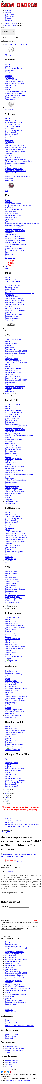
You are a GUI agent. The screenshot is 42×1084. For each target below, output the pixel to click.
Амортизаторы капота (13, 204)
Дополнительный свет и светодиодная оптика (22, 223)
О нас (7, 1020)
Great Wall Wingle (13, 405)
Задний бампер (10, 289)
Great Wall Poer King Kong (16, 480)
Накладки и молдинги (13, 242)
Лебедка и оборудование (14, 157)
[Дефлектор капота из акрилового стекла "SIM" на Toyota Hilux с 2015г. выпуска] (21, 856)
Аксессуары (9, 70)
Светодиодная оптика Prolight (16, 535)
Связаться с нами (11, 1034)
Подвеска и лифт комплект (15, 163)
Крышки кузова (11, 343)
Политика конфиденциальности (17, 1024)
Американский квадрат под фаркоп (18, 948)
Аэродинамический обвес (14, 675)
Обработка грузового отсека (15, 159)
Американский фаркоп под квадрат (18, 206)
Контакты (8, 20)
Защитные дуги (11, 153)
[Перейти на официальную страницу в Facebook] (1, 832)
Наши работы (10, 16)
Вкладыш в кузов (11, 72)
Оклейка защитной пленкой (15, 91)
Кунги (7, 64)
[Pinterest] (11, 1072)
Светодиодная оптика (13, 173)
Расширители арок (12, 316)
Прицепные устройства (14, 93)
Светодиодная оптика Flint (15, 533)
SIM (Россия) (22, 862)
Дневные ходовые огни (13, 971)
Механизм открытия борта (15, 95)
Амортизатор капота (12, 74)
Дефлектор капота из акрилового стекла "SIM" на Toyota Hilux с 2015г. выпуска (22, 825)
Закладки (8, 1064)
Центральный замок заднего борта (17, 176)
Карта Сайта (9, 1038)
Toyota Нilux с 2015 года (14, 820)
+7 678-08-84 (9, 25)
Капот (7, 677)
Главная (8, 10)
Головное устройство (13, 961)
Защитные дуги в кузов (13, 302)
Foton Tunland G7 (13, 617)
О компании (9, 14)
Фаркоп (8, 345)
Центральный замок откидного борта (19, 435)
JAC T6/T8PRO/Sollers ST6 (17, 363)
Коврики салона (11, 591)
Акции (7, 1052)
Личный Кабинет (11, 1060)
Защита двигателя (11, 80)
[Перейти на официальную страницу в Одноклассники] (5, 832)
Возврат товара (10, 1036)
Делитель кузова (11, 451)
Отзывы (8, 18)
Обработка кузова (11, 671)
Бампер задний (10, 132)
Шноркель (9, 178)
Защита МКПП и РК (12, 581)
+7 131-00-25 (11, 23)
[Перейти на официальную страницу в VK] (3, 832)
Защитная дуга (10, 85)
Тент (7, 174)
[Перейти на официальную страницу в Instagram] (7, 832)
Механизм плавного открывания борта (19, 293)
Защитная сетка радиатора (14, 145)
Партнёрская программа (14, 1050)
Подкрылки (9, 996)
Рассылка (8, 1066)
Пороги (8, 87)
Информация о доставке (14, 1022)
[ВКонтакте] (2, 1072)
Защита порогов (11, 583)
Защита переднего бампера (15, 83)
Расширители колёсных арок (15, 171)
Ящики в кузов (10, 180)
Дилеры (8, 12)
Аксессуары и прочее (13, 126)
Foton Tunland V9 (13, 639)
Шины (7, 555)
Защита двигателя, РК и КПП (16, 351)
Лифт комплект (10, 547)
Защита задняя (10, 585)
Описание (9, 871)
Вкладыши (9, 140)
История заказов (11, 1062)
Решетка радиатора (12, 97)
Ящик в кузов (10, 99)
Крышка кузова (11, 66)
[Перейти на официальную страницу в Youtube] (9, 832)
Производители (11, 1046)
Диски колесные (11, 969)
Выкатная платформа (13, 138)
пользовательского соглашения (18, 1080)
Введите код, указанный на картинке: (15, 928)
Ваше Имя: (5, 906)
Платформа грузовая (12, 597)
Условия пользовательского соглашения (19, 1026)
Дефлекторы (9, 78)
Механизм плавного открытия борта (18, 161)
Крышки (8, 202)
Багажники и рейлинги (13, 68)
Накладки (8, 89)
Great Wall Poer (12, 445)
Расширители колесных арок (15, 250)
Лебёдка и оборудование (14, 376)
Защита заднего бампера (14, 81)
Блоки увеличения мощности (16, 136)
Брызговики (9, 128)
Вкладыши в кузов (12, 963)
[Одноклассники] (5, 1072)
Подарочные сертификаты (15, 1048)
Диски (7, 144)
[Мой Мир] (8, 1072)
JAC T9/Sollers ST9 (14, 339)
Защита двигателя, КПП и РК (16, 147)
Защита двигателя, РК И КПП (16, 227)
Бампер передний (11, 134)
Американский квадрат (13, 122)
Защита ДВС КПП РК (13, 447)
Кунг (7, 575)
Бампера (8, 457)
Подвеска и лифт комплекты (15, 986)
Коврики (8, 76)
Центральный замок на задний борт (18, 256)
